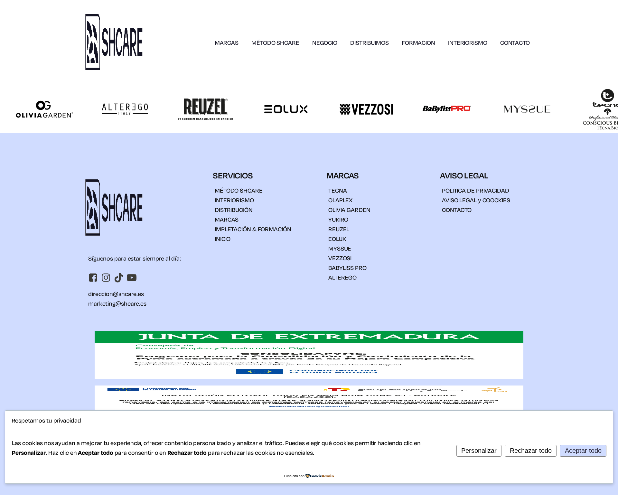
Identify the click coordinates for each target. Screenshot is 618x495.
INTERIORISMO (467, 42)
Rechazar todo (531, 450)
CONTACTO (515, 42)
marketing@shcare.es (117, 303)
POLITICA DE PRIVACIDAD (475, 190)
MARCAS (227, 42)
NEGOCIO (324, 42)
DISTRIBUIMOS (369, 42)
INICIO (222, 239)
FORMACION (418, 42)
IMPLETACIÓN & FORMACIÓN (253, 229)
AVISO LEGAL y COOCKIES (476, 200)
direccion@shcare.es (116, 294)
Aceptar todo (583, 450)
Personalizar (479, 450)
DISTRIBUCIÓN (234, 210)
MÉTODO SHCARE (275, 42)
